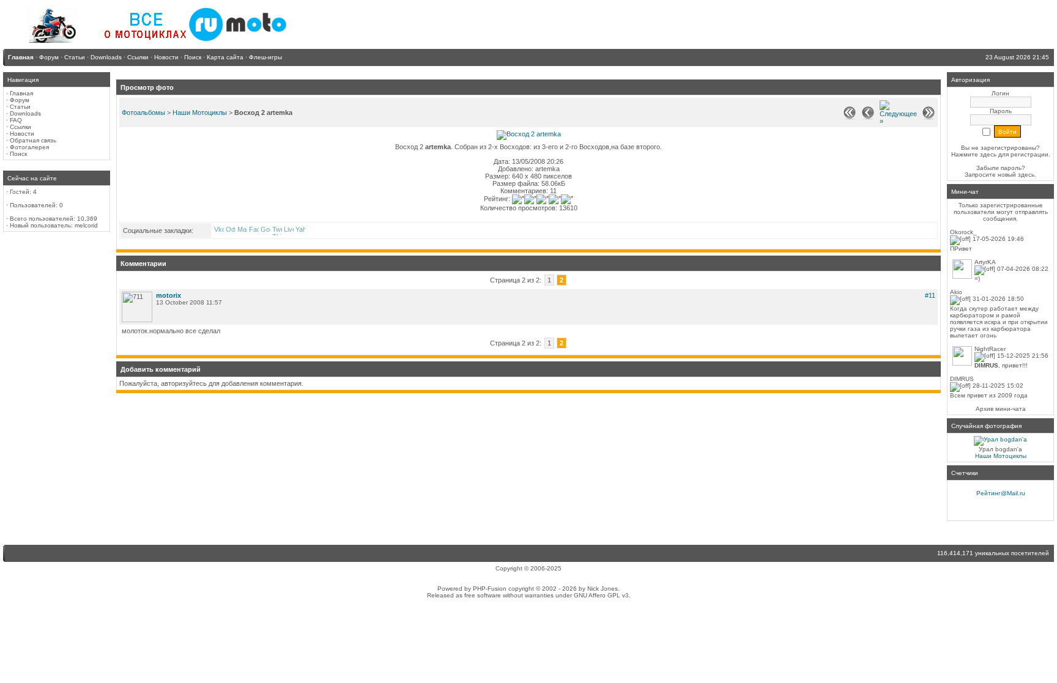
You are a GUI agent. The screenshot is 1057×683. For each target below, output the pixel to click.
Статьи (20, 106)
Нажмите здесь (973, 154)
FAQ (16, 120)
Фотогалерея (29, 147)
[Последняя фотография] (928, 116)
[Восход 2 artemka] (529, 134)
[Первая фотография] (849, 116)
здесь (1026, 174)
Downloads (25, 113)
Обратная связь (33, 140)
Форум (19, 100)
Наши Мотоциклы (199, 112)
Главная (21, 93)
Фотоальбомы (143, 112)
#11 (930, 295)
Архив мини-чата (1001, 408)
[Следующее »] (898, 121)
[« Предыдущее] (868, 116)
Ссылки (20, 127)
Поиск (18, 153)
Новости (22, 133)
